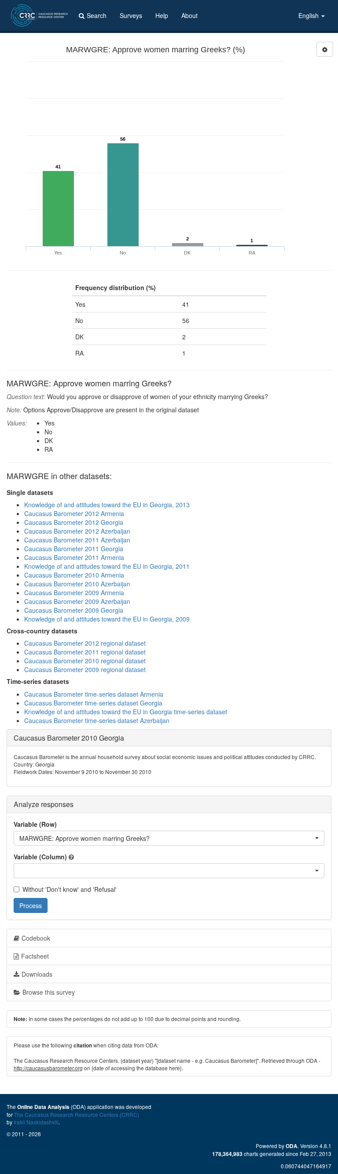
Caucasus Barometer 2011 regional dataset (85, 651)
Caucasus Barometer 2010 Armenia (74, 575)
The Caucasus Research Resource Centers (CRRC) (76, 1114)
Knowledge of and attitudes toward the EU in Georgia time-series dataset (125, 711)
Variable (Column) (40, 856)
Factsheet (35, 956)
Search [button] (97, 15)
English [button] (309, 15)
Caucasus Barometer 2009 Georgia (73, 610)
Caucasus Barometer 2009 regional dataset (85, 669)
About (189, 15)
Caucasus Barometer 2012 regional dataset (85, 643)
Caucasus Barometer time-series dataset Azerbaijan (96, 720)
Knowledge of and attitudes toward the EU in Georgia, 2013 (107, 504)
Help (161, 15)
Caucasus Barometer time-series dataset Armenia (93, 694)
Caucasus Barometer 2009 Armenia (74, 592)
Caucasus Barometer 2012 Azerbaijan (77, 531)
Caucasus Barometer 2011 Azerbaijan (77, 539)
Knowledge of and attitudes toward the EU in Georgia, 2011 (107, 566)
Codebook (36, 938)
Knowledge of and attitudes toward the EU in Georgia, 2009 (107, 618)
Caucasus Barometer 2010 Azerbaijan (77, 583)
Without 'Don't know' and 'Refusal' (69, 889)
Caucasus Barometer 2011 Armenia (74, 557)
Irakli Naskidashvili (36, 1122)
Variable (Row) (35, 824)
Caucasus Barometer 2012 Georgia (73, 522)
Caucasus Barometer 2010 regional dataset (85, 660)
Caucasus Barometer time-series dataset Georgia (93, 702)
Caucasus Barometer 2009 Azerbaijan (77, 601)
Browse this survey (48, 992)
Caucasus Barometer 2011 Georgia (73, 548)
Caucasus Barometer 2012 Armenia (74, 513)
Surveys (131, 15)
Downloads (37, 974)
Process (30, 905)
